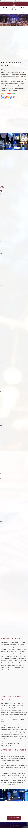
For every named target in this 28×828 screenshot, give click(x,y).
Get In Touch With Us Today (14, 818)
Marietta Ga (20, 782)
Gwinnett (17, 780)
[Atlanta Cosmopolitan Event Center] (14, 4)
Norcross (12, 780)
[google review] (8, 95)
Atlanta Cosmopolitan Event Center (14, 8)
